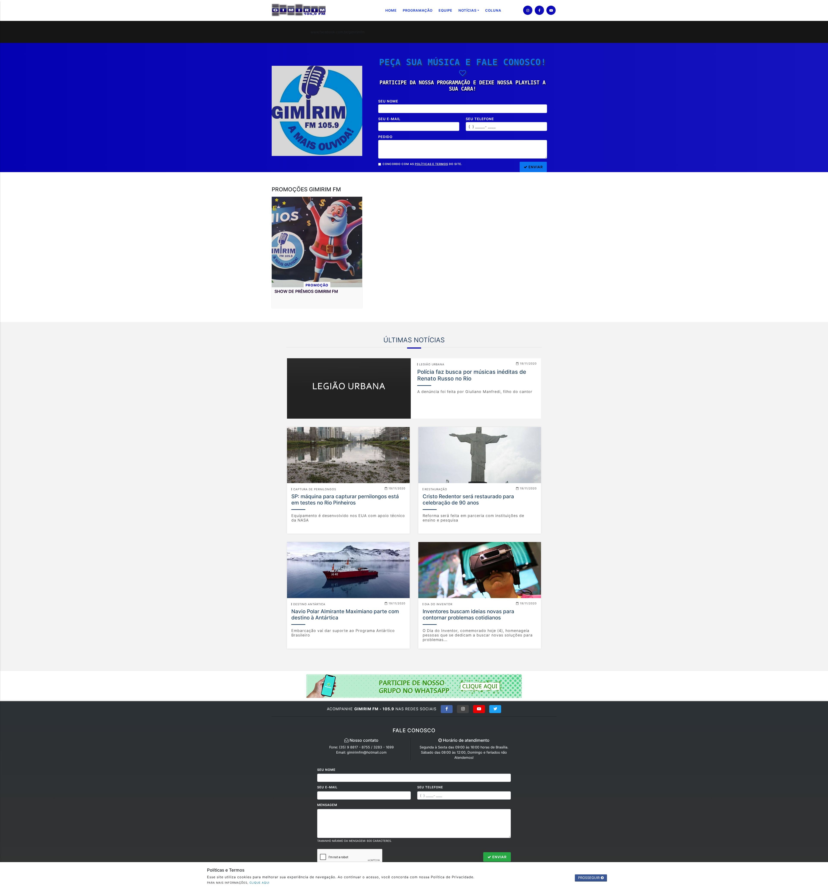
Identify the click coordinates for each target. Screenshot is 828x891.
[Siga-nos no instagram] (527, 10)
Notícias (467, 10)
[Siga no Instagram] (463, 709)
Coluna (493, 10)
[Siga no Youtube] (479, 709)
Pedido (385, 137)
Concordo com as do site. (422, 164)
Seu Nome (326, 770)
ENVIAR (535, 167)
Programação (418, 10)
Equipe (445, 10)
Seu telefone (480, 119)
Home (391, 10)
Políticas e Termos (431, 164)
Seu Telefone (430, 787)
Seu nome (388, 101)
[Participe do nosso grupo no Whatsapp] (414, 686)
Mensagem (327, 805)
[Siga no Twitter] (495, 709)
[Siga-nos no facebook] (539, 10)
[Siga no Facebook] (447, 709)
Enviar (499, 857)
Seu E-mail (327, 787)
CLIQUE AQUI (259, 882)
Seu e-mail (389, 119)
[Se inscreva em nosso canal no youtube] (551, 10)
